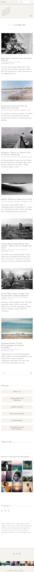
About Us (17, 391)
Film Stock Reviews (17, 414)
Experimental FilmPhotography (17, 428)
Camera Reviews (17, 407)
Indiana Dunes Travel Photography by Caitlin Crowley (12, 345)
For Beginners (17, 420)
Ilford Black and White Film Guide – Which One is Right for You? (16, 246)
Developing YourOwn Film (17, 399)
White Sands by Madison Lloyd (16, 199)
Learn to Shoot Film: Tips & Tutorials (14, 249)
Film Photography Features (10, 62)
